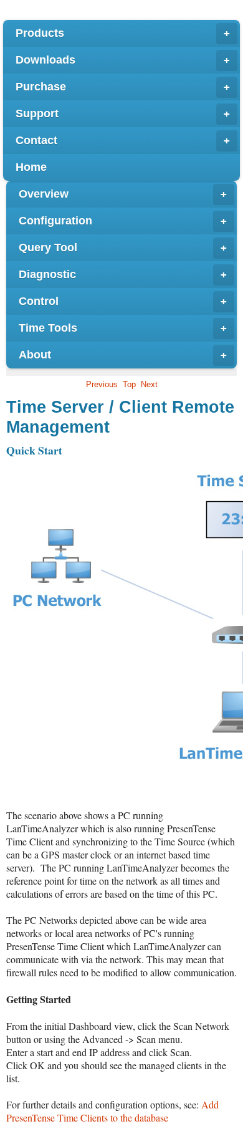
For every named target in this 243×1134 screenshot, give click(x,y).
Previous (102, 384)
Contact (123, 140)
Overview (123, 194)
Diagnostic (123, 274)
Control (123, 301)
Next (149, 384)
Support (123, 113)
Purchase (123, 86)
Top (129, 384)
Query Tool (123, 247)
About (123, 354)
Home (31, 167)
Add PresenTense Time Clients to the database (112, 1111)
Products (123, 33)
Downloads (123, 60)
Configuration (123, 220)
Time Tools (123, 328)
